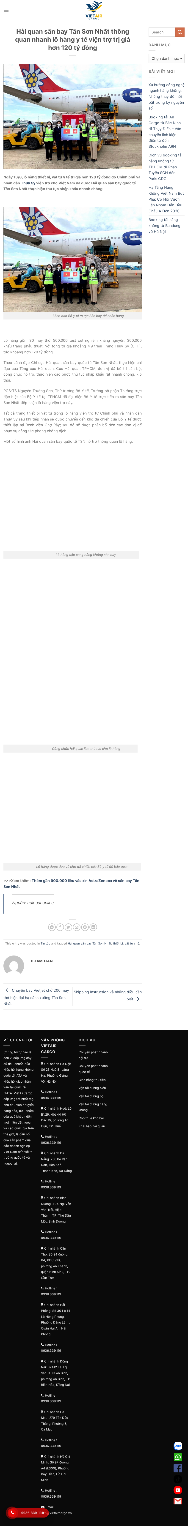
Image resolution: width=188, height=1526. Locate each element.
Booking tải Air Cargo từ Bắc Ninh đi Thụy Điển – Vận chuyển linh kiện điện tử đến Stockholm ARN (165, 132)
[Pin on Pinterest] (85, 927)
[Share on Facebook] (60, 927)
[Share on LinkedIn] (93, 927)
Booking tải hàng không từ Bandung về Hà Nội (164, 225)
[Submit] (180, 31)
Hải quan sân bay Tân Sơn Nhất (89, 943)
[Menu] (6, 10)
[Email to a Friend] (76, 927)
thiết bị (118, 943)
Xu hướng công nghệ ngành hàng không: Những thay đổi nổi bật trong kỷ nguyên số (167, 96)
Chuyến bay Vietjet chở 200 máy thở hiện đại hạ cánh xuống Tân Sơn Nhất (36, 997)
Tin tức (45, 943)
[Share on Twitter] (68, 927)
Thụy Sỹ (28, 183)
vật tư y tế (132, 943)
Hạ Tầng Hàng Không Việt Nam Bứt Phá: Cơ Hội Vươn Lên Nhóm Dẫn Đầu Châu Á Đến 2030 (166, 199)
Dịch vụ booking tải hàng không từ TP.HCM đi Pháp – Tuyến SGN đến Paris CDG (165, 167)
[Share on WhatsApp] (52, 927)
